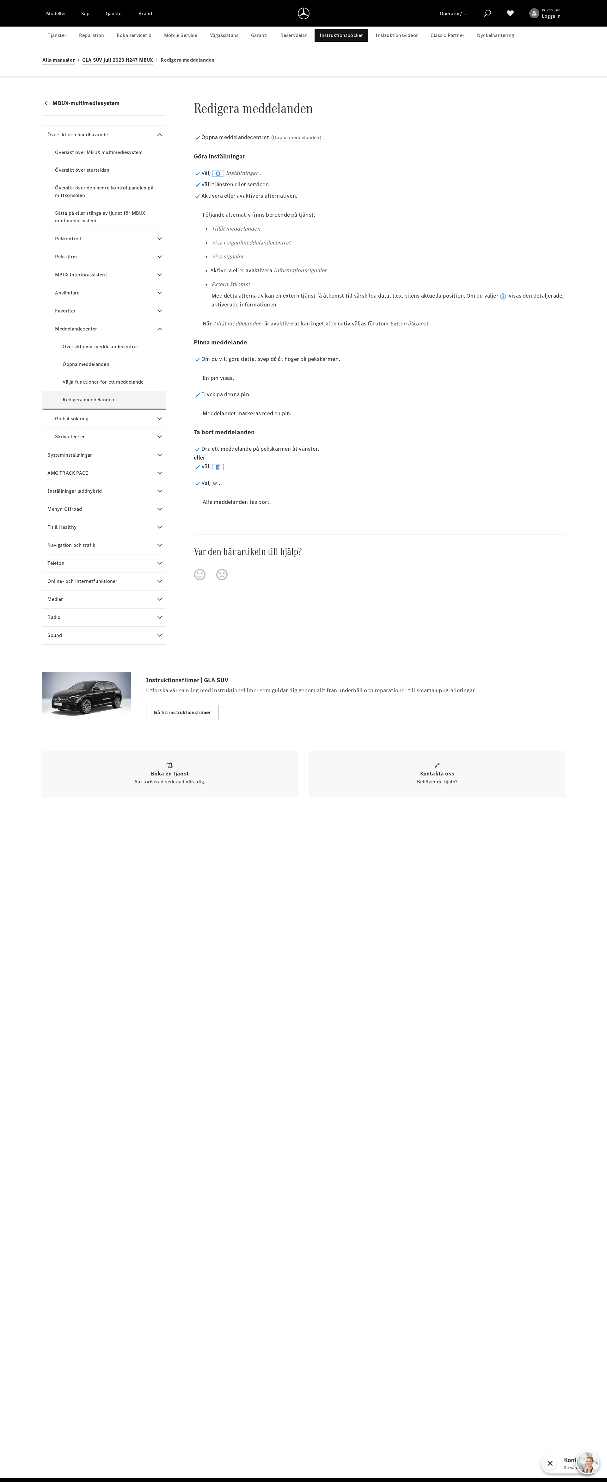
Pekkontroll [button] (68, 238)
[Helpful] (200, 575)
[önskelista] (510, 13)
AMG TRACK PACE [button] (67, 473)
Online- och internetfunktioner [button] (82, 581)
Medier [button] (55, 599)
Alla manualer (58, 60)
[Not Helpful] (222, 575)
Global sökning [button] (71, 418)
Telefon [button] (55, 563)
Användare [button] (67, 292)
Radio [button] (53, 617)
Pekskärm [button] (66, 256)
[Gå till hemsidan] (303, 13)
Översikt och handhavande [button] (77, 134)
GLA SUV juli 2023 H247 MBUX (117, 60)
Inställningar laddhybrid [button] (74, 491)
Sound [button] (54, 635)
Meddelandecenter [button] (76, 328)
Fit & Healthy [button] (62, 527)
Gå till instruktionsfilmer (182, 712)
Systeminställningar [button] (69, 455)
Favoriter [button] (65, 310)
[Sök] (487, 13)
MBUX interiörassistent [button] (81, 274)
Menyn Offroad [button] (64, 509)
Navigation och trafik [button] (71, 545)
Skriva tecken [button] (70, 436)
